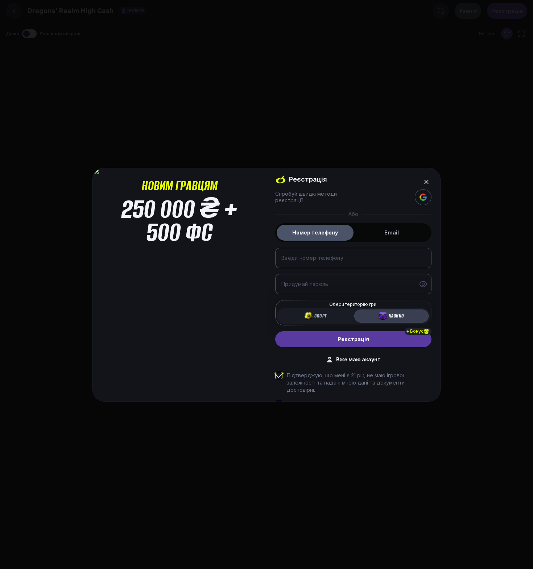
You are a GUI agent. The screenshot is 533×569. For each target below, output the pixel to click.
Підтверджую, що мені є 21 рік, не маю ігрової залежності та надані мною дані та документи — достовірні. (349, 382)
